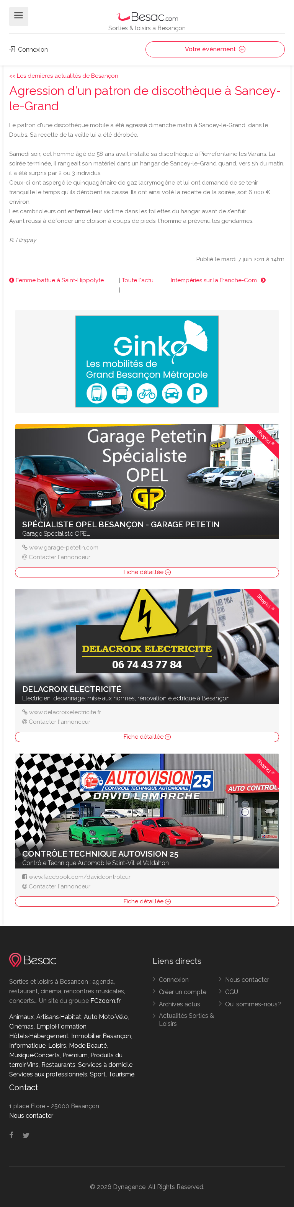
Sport (98, 1074)
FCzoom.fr (105, 1000)
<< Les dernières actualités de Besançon (63, 75)
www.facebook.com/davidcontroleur (80, 876)
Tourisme (121, 1074)
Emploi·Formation (61, 1026)
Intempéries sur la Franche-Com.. (216, 280)
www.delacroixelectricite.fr (65, 712)
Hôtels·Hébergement (39, 1036)
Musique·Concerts (34, 1055)
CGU (231, 992)
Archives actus (179, 1004)
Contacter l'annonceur (59, 557)
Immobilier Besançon (101, 1036)
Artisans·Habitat (58, 1017)
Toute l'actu (138, 280)
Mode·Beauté (88, 1045)
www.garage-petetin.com (63, 547)
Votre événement (211, 49)
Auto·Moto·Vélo (106, 1017)
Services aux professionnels (48, 1074)
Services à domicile (105, 1064)
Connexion (32, 49)
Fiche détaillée (144, 572)
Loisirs (57, 1045)
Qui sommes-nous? (253, 1004)
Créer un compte (182, 992)
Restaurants (58, 1064)
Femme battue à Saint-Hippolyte (59, 280)
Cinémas (21, 1026)
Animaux (21, 1017)
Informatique (27, 1045)
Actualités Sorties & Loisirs (186, 1019)
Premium (75, 1055)
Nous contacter (247, 979)
